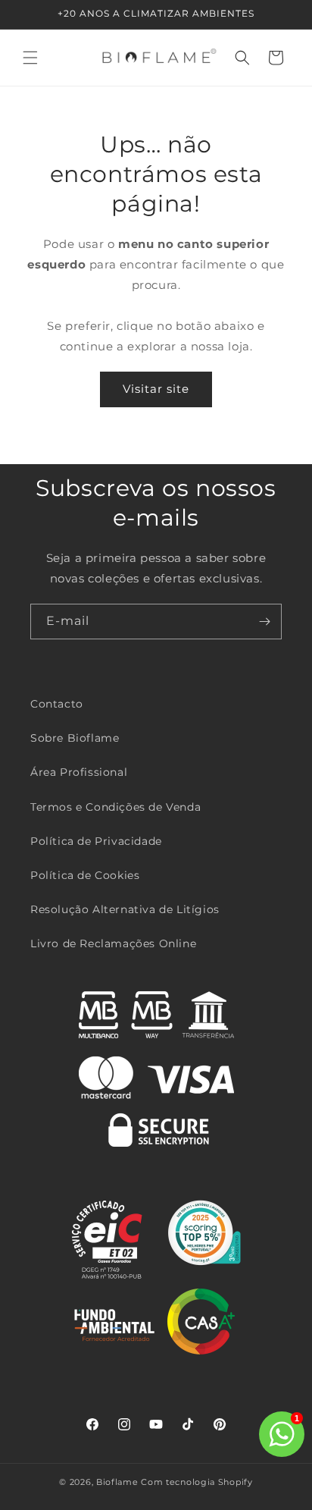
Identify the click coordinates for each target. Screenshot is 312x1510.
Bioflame (117, 1482)
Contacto (56, 704)
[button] (30, 57)
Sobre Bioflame (74, 738)
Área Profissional (78, 772)
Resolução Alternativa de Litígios (125, 909)
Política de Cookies (84, 875)
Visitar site (156, 388)
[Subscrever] (264, 621)
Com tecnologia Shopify (196, 1482)
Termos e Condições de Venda (115, 807)
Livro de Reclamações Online (113, 943)
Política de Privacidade (96, 841)
